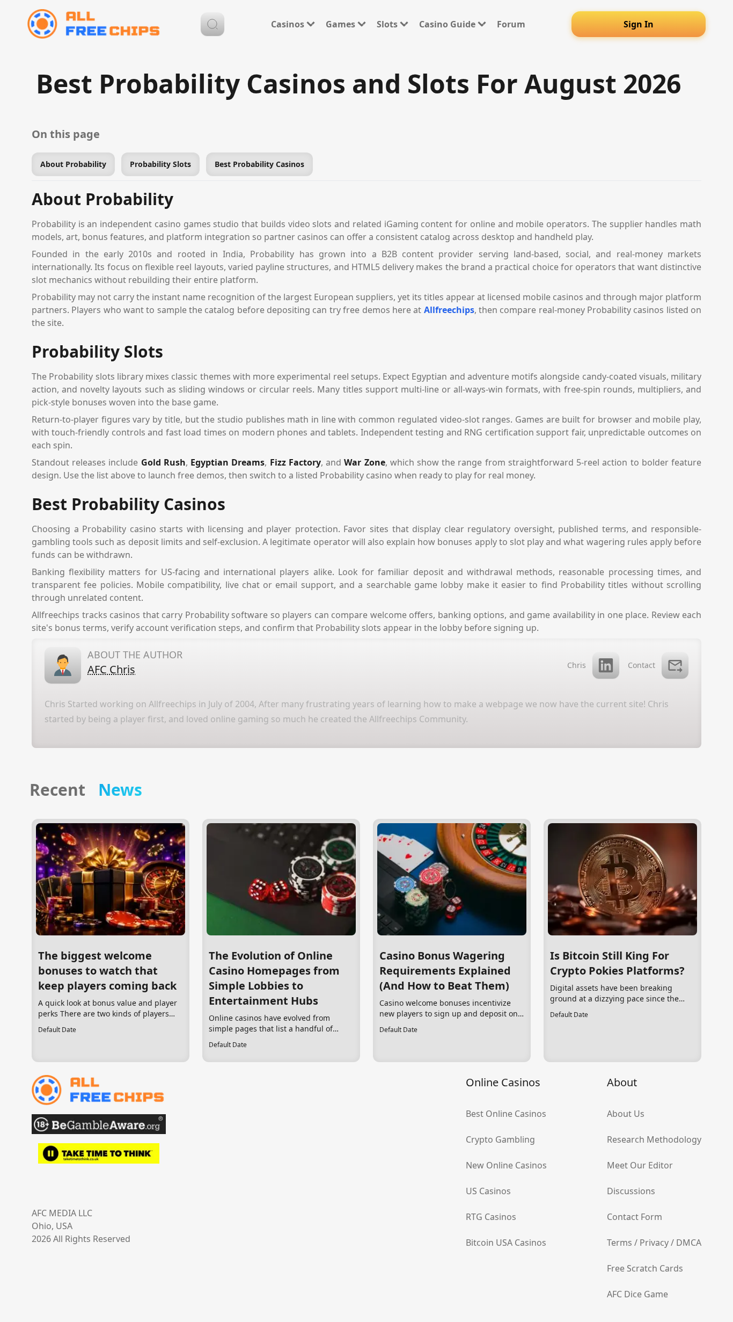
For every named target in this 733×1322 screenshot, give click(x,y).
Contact (641, 665)
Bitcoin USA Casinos (506, 1242)
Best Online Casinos (506, 1114)
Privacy (654, 1242)
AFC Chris (111, 669)
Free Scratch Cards (645, 1268)
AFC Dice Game (637, 1294)
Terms (619, 1242)
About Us (625, 1114)
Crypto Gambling (500, 1139)
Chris (576, 665)
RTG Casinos (491, 1217)
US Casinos (488, 1191)
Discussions (631, 1191)
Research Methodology (654, 1139)
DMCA (688, 1242)
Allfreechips (449, 310)
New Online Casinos (506, 1165)
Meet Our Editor (640, 1165)
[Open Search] (212, 24)
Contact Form (634, 1217)
